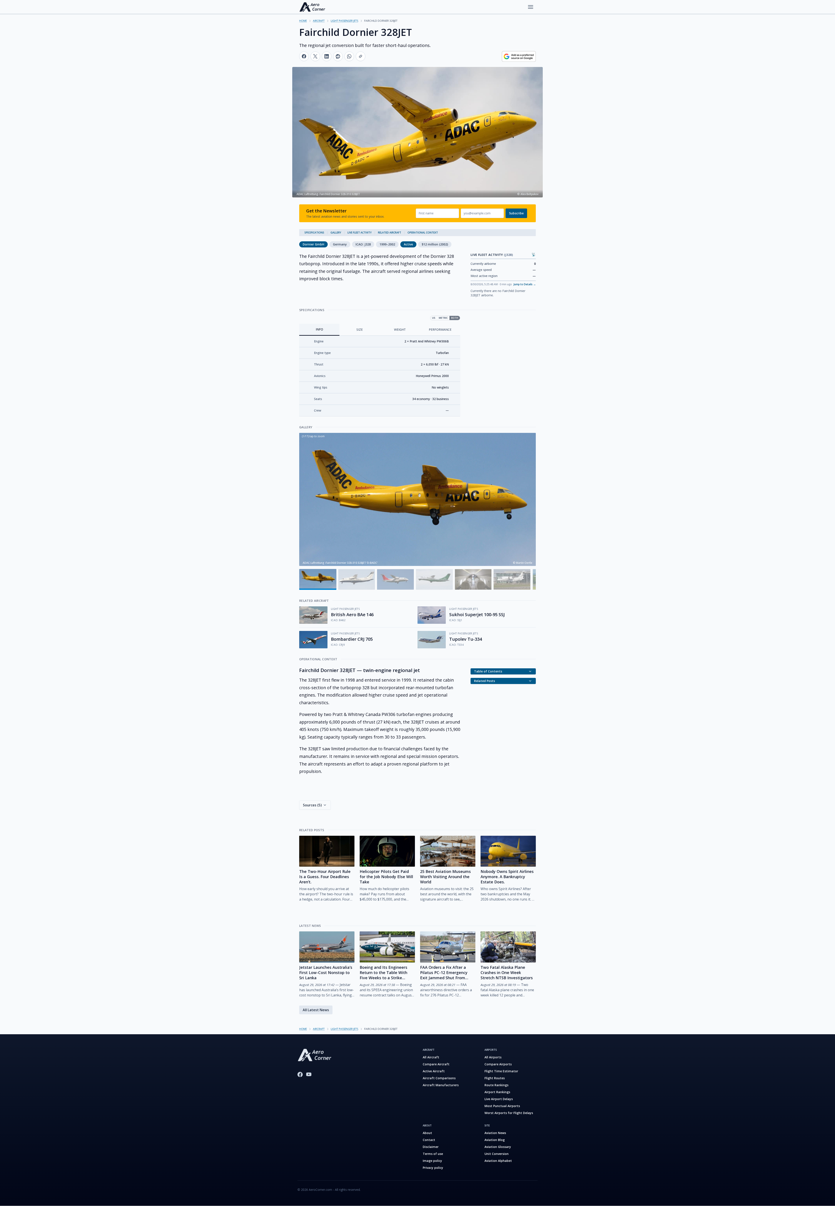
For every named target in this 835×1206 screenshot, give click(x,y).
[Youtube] (308, 1074)
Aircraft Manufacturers (441, 1085)
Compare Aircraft (436, 1064)
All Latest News (316, 1010)
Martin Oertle (524, 563)
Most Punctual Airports (502, 1106)
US (433, 317)
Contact (429, 1140)
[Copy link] (360, 56)
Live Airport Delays (498, 1099)
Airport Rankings (497, 1092)
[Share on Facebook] (304, 56)
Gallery (336, 232)
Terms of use (433, 1154)
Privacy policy (433, 1168)
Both (454, 317)
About (427, 1133)
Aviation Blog (494, 1140)
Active (408, 244)
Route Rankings (496, 1085)
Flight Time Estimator (501, 1071)
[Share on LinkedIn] (326, 56)
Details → (525, 284)
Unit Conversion (496, 1154)
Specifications (314, 232)
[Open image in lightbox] (417, 499)
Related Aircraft (389, 232)
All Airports (492, 1057)
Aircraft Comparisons (439, 1078)
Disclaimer (431, 1147)
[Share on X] (315, 56)
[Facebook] (300, 1074)
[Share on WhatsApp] (349, 56)
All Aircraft (431, 1057)
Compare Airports (498, 1064)
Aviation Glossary (497, 1147)
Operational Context (422, 232)
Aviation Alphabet (498, 1161)
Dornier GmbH (313, 244)
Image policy (432, 1161)
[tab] (319, 330)
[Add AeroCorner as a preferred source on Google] (519, 56)
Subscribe (516, 213)
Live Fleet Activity (359, 232)
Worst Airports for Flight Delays (508, 1113)
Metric (443, 317)
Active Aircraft (434, 1071)
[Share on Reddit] (338, 56)
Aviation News (495, 1133)
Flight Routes (494, 1078)
